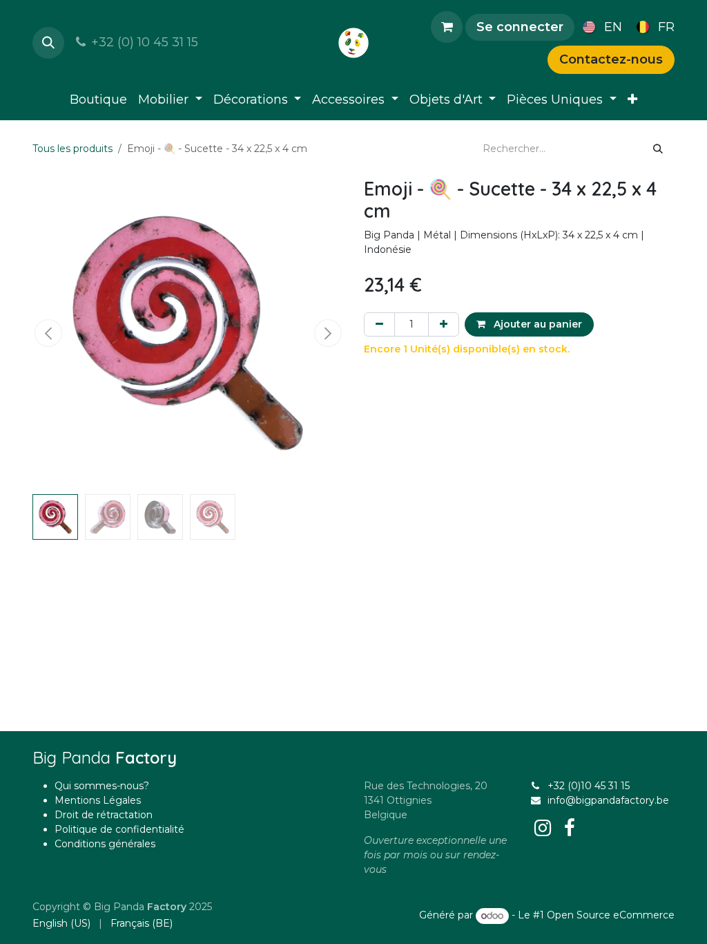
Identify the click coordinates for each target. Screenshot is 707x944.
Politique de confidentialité (119, 829)
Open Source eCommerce (611, 915)
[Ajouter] (443, 324)
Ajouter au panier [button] (536, 324)
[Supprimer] (379, 324)
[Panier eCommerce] (447, 27)
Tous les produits (72, 148)
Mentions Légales (98, 800)
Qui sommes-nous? (102, 786)
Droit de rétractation (104, 815)
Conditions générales (105, 844)
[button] (48, 43)
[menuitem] (599, 27)
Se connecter (519, 27)
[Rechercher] (658, 149)
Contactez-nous (611, 59)
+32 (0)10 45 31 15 (589, 786)
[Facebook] (569, 827)
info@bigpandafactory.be (608, 800)
